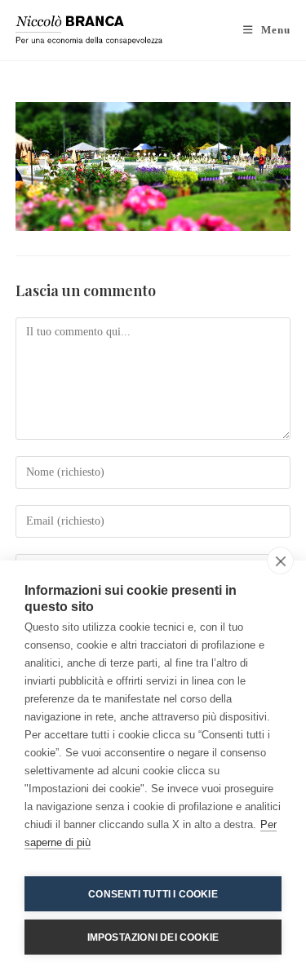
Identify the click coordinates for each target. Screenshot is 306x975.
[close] (280, 560)
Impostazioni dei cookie (153, 937)
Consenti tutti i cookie (153, 894)
